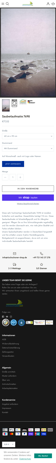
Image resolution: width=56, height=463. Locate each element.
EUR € (6, 444)
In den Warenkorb (28, 188)
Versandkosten (8, 356)
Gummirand (7, 143)
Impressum (6, 408)
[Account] (47, 4)
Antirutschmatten (9, 384)
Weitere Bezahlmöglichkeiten (28, 204)
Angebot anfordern (10, 404)
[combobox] (28, 136)
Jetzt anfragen (13, 164)
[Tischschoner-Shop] (28, 3)
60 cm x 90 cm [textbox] (10, 136)
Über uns (6, 380)
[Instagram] (11, 317)
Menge (5, 171)
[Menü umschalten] (3, 4)
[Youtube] (7, 317)
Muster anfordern (9, 375)
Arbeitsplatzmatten (10, 388)
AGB (4, 339)
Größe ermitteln (8, 371)
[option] (28, 53)
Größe (4, 130)
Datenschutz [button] (25, 459)
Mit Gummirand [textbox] (10, 148)
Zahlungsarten (8, 351)
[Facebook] (3, 317)
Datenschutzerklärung (11, 347)
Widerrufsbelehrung (10, 343)
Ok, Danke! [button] (43, 456)
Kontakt (5, 412)
